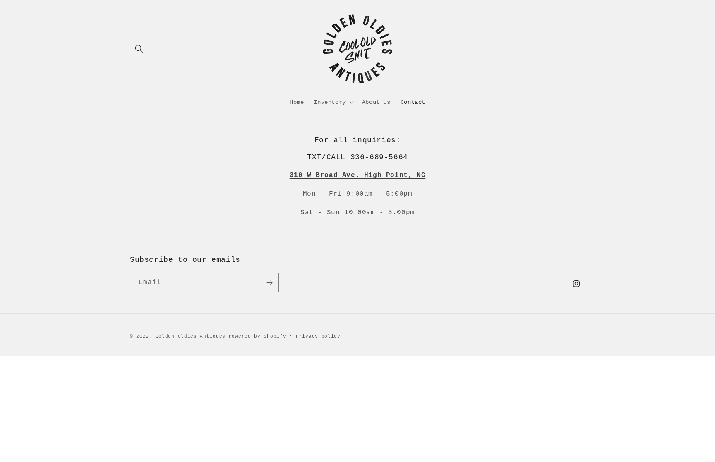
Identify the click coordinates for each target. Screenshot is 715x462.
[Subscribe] (269, 282)
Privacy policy (318, 336)
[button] (139, 49)
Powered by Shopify (257, 336)
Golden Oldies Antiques (191, 336)
